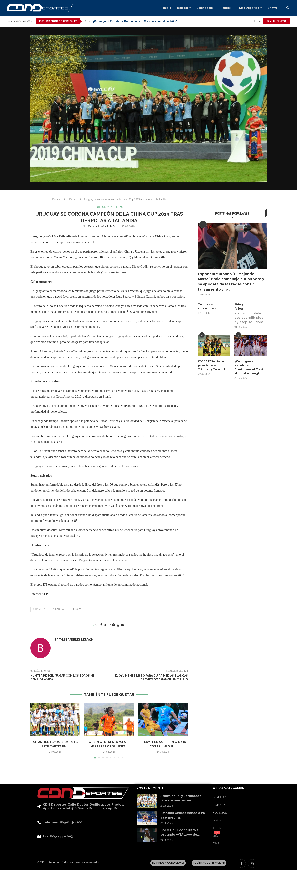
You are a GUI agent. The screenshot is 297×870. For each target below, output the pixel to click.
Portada (56, 199)
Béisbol (182, 8)
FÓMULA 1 (220, 797)
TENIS (217, 828)
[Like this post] (96, 625)
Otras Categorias (228, 787)
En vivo (273, 8)
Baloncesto (205, 8)
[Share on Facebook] (101, 625)
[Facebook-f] (242, 863)
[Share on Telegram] (113, 625)
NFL (215, 835)
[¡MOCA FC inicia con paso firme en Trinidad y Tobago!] (214, 345)
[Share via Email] (122, 625)
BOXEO (217, 820)
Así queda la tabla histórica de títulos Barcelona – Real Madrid (135, 21)
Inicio (167, 8)
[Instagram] (259, 21)
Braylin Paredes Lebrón (101, 226)
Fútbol (226, 8)
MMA (216, 843)
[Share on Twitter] (105, 625)
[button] (85, 21)
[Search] (288, 8)
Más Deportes (249, 8)
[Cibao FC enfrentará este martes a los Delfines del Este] (109, 719)
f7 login (239, 308)
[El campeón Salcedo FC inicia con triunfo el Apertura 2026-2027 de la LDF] (163, 719)
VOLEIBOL (220, 812)
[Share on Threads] (118, 625)
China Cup (39, 609)
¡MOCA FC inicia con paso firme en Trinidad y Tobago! (212, 365)
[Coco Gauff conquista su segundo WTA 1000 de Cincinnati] (147, 835)
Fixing (238, 304)
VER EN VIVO (277, 21)
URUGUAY (76, 609)
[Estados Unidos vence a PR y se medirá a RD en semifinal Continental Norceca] (147, 818)
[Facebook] (255, 21)
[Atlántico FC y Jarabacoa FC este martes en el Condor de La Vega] (55, 719)
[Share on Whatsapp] (109, 625)
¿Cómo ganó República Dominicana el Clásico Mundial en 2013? (250, 367)
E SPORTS (219, 805)
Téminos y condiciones (207, 306)
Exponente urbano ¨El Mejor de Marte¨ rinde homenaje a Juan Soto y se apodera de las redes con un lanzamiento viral (231, 281)
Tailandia (58, 609)
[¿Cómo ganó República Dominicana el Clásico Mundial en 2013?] (250, 345)
